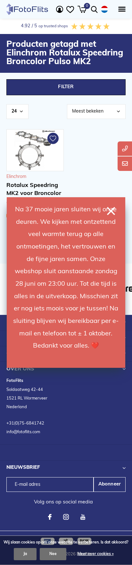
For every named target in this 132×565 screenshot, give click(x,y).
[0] (82, 9)
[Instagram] (66, 517)
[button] (121, 9)
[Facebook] (50, 517)
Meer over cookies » (96, 554)
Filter (66, 87)
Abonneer (109, 484)
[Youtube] (82, 517)
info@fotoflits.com (23, 432)
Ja (25, 554)
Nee (53, 554)
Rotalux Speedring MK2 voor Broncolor (33, 190)
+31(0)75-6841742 (25, 423)
